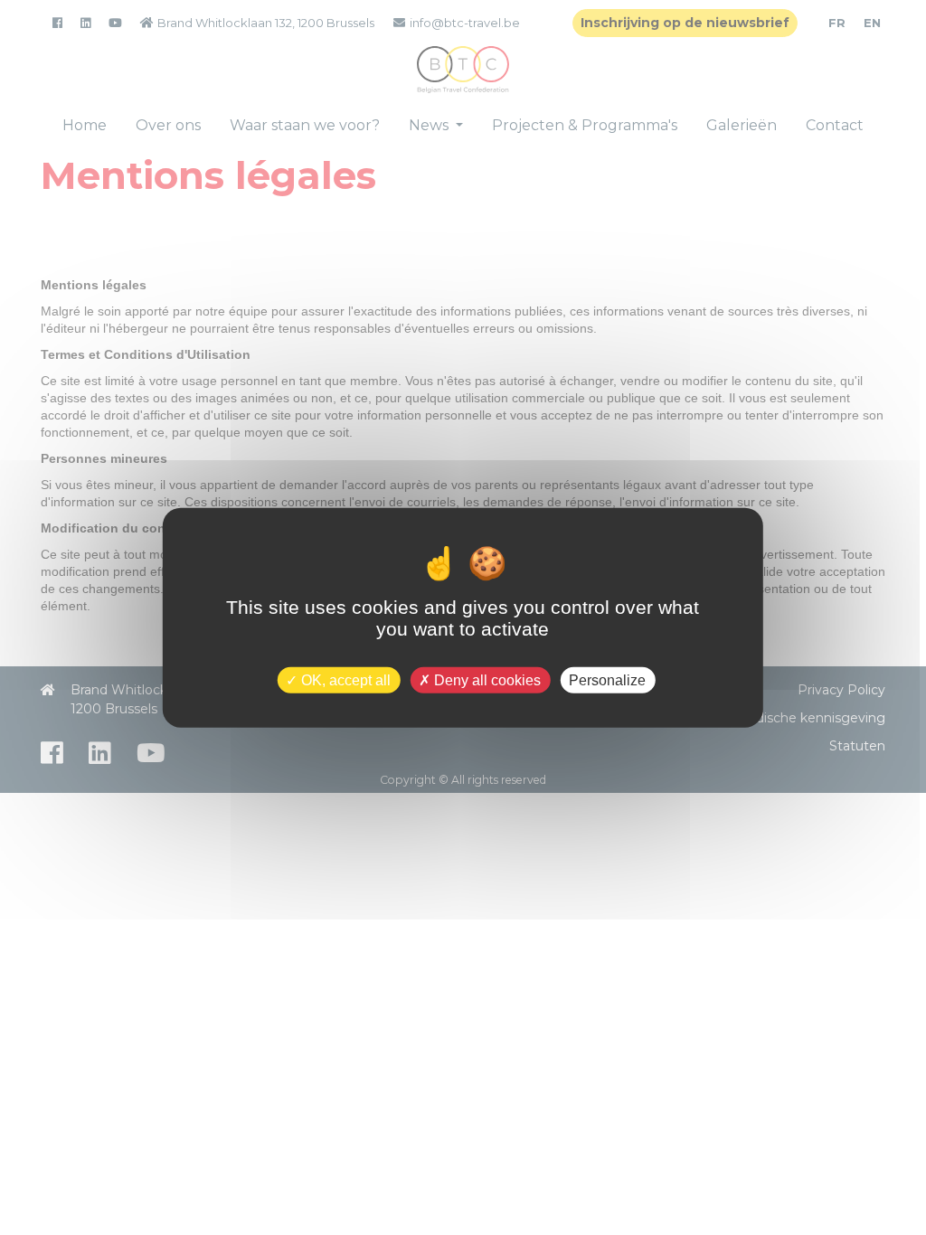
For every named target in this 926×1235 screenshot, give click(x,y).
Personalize (607, 679)
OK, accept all (344, 679)
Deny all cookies (485, 679)
